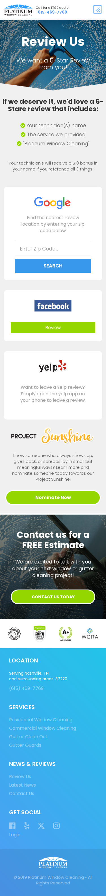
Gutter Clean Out (28, 737)
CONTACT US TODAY (53, 597)
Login (14, 835)
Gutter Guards (25, 745)
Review (53, 327)
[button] (97, 9)
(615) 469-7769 (26, 688)
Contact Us (21, 793)
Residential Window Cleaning (40, 720)
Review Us (20, 777)
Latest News (22, 785)
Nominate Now (53, 497)
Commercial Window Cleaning (42, 728)
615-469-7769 (52, 12)
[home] (17, 10)
